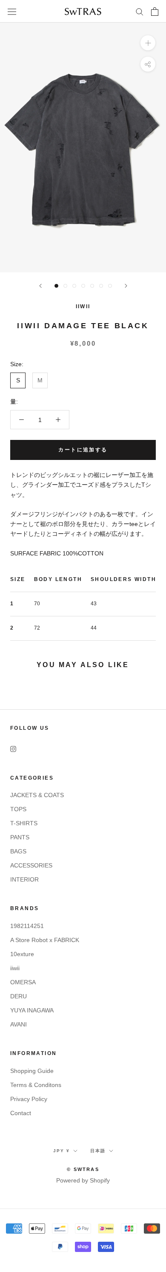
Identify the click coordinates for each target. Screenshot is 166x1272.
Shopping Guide (32, 1070)
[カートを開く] (154, 11)
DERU (18, 996)
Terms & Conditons (35, 1084)
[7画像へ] (110, 286)
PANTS (19, 837)
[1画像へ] (56, 286)
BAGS (18, 851)
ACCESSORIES (31, 865)
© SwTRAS (83, 1169)
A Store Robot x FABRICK (44, 940)
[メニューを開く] (12, 11)
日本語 (98, 1150)
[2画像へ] (65, 286)
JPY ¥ (61, 1150)
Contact (20, 1113)
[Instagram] (13, 749)
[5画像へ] (92, 286)
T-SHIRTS (23, 823)
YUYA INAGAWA (32, 1010)
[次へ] (126, 286)
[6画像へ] (101, 286)
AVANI (18, 1024)
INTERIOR (24, 879)
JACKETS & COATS (37, 795)
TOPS (18, 809)
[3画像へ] (74, 286)
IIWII (83, 306)
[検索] (139, 11)
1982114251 (27, 925)
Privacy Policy (28, 1099)
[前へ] (40, 286)
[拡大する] (147, 42)
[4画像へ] (83, 286)
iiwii (15, 968)
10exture (22, 954)
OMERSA (23, 982)
